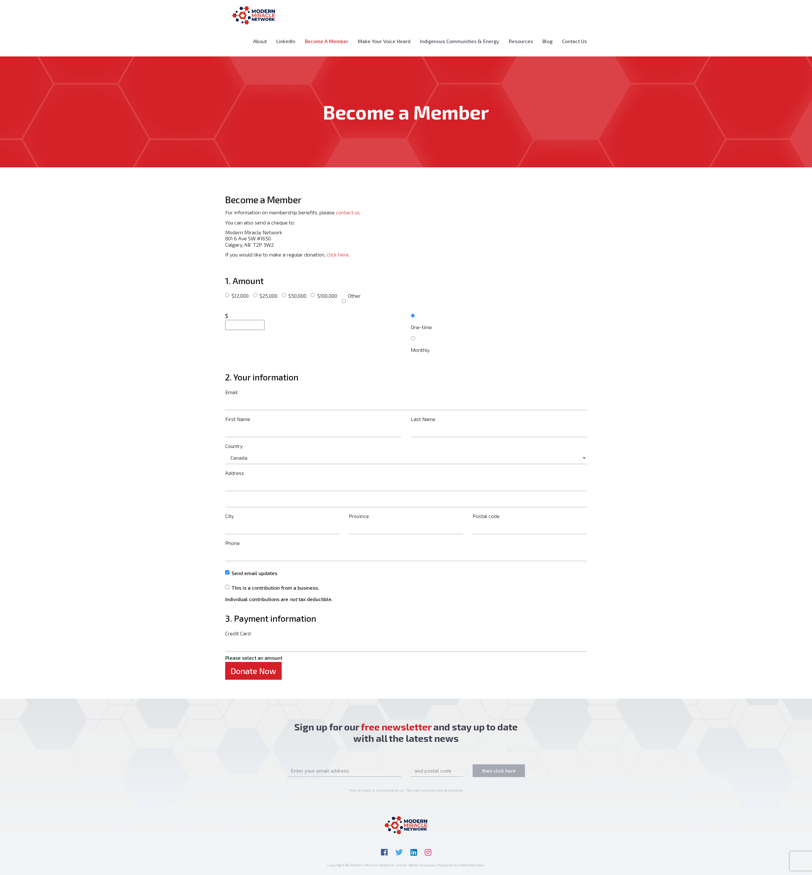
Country (234, 446)
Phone (232, 543)
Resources (521, 41)
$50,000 (297, 296)
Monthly (420, 350)
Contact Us (574, 41)
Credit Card (238, 633)
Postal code (486, 516)
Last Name (423, 419)
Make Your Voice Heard (384, 41)
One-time (421, 327)
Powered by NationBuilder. (461, 865)
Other (354, 296)
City (229, 516)
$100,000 (327, 296)
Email (231, 392)
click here (338, 254)
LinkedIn (285, 41)
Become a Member (329, 41)
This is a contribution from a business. (275, 588)
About (260, 41)
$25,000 (268, 296)
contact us (348, 212)
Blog (547, 41)
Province (359, 516)
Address (234, 473)
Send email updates (254, 573)
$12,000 (240, 296)
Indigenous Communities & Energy (459, 41)
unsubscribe (432, 790)
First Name (237, 419)
